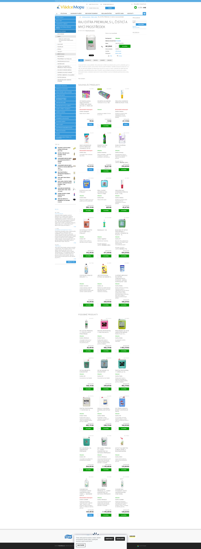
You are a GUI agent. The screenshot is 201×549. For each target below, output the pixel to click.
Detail (90, 124)
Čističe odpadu (61, 77)
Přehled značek (61, 130)
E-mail (134, 21)
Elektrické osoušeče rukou (64, 127)
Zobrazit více (71, 262)
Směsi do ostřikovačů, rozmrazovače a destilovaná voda (66, 40)
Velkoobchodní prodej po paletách (63, 137)
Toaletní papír (60, 95)
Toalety (59, 51)
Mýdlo (59, 49)
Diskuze (109, 60)
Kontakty (130, 13)
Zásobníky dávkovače (62, 118)
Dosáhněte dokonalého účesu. (63, 230)
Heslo (134, 22)
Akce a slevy (60, 17)
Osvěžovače (60, 63)
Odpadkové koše (61, 102)
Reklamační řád (107, 13)
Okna (58, 36)
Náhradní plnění (76, 13)
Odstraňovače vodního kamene (64, 80)
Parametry (88, 60)
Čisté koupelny (59, 214)
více (75, 226)
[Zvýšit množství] (118, 45)
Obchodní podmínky (91, 13)
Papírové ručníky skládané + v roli (61, 99)
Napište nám (119, 13)
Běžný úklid (60, 54)
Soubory (102, 60)
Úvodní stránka (57, 13)
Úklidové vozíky (60, 121)
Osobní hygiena (60, 112)
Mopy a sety (59, 124)
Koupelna (60, 46)
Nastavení (80, 545)
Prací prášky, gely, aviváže (64, 92)
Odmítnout (109, 539)
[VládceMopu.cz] (70, 7)
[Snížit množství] (118, 47)
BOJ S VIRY (59, 20)
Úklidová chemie (61, 31)
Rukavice (58, 115)
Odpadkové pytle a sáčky (63, 105)
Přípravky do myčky (62, 89)
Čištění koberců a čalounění (65, 75)
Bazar (58, 134)
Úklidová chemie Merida (64, 70)
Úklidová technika (61, 85)
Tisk (111, 56)
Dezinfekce (60, 56)
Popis (81, 60)
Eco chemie (60, 34)
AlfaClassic (118, 51)
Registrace (143, 4)
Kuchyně (60, 44)
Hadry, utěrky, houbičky (63, 108)
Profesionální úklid (63, 61)
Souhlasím (120, 539)
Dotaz (120, 56)
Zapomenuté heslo (136, 27)
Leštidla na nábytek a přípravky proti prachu (64, 67)
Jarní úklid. (58, 246)
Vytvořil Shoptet (142, 545)
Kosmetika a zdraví (61, 24)
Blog (56, 209)
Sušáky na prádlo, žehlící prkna (63, 27)
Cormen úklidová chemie (64, 72)
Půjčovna (64, 13)
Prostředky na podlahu (64, 59)
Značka (96, 60)
